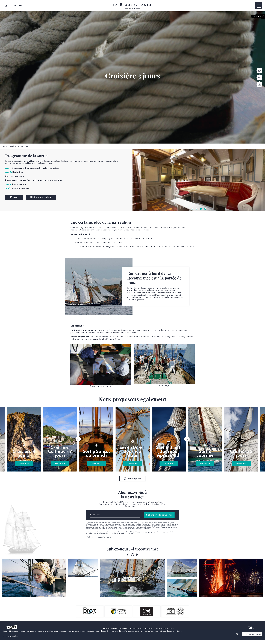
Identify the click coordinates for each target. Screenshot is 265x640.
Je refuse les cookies (10, 636)
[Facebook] (128, 554)
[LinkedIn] (137, 554)
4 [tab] (205, 209)
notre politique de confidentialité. (167, 631)
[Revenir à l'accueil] (132, 6)
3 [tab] (201, 209)
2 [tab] (197, 209)
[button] (78, 439)
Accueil (4, 146)
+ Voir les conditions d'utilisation (99, 537)
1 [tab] (192, 209)
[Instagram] (132, 554)
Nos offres (12, 146)
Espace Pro (16, 6)
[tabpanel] (198, 180)
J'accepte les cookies (252, 634)
